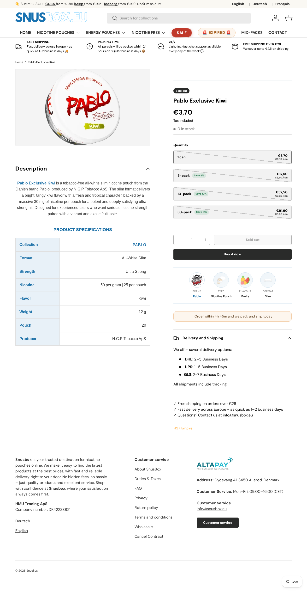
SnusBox (32, 571)
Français (282, 4)
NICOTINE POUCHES (55, 32)
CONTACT (277, 32)
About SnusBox (148, 469)
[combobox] (179, 18)
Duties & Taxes (148, 478)
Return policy (146, 507)
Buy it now (232, 254)
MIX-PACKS (252, 32)
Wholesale (144, 526)
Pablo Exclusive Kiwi (41, 62)
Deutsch (260, 4)
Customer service (217, 522)
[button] (288, 18)
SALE (182, 32)
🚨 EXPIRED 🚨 (216, 32)
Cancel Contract (149, 536)
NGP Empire (182, 428)
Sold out (253, 240)
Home (19, 62)
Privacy (141, 497)
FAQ (138, 488)
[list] (83, 107)
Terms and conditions (153, 517)
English (238, 4)
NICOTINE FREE (146, 32)
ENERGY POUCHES (103, 32)
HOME (25, 32)
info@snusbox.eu (212, 508)
